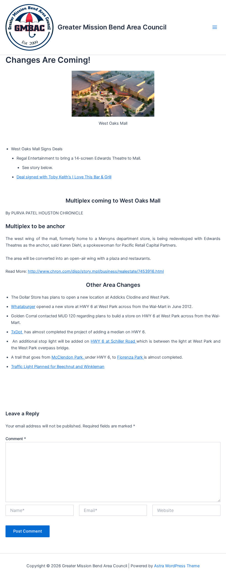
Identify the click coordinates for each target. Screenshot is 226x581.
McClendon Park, (68, 357)
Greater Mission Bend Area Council (112, 27)
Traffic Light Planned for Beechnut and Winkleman (57, 366)
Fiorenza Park (130, 357)
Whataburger (23, 306)
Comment (16, 438)
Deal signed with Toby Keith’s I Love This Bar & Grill (64, 176)
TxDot (17, 331)
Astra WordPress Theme (177, 565)
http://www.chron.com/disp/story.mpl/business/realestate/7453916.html (96, 271)
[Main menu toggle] (214, 27)
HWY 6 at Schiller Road (113, 341)
